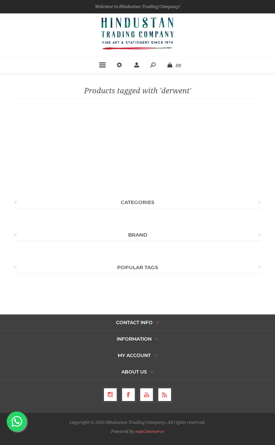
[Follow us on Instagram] (110, 394)
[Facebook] (128, 394)
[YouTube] (146, 394)
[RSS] (164, 394)
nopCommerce (149, 431)
